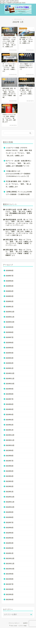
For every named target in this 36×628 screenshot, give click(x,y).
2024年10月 (10, 383)
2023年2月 (10, 486)
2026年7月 (10, 276)
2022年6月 (10, 527)
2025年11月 (10, 317)
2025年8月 (10, 332)
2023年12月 (10, 435)
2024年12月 (10, 373)
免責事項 (25, 623)
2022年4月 (10, 538)
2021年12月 (10, 558)
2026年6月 (10, 281)
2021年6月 (10, 589)
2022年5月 (10, 533)
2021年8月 (10, 579)
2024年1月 (10, 430)
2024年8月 (10, 394)
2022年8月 (10, 517)
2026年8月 (10, 270)
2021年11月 (10, 563)
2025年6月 (10, 342)
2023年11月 (10, 440)
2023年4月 (10, 476)
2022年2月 (10, 548)
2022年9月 (10, 512)
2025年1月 (10, 368)
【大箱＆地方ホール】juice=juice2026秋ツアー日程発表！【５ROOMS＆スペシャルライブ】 (18, 173)
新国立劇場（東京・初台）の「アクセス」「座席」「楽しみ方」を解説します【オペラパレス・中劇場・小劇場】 (19, 241)
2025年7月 (10, 337)
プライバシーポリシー (14, 623)
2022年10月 (10, 507)
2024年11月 (10, 378)
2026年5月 (10, 286)
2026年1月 (10, 306)
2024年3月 (10, 420)
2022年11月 (10, 502)
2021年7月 (10, 584)
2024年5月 (10, 409)
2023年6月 (10, 466)
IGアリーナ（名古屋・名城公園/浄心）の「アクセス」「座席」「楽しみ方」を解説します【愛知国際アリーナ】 (19, 163)
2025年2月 (10, 363)
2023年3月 (10, 481)
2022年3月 (10, 543)
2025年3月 (10, 358)
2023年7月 (10, 461)
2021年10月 (10, 569)
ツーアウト (16, 225)
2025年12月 (10, 312)
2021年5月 (10, 594)
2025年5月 (10, 347)
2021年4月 (10, 599)
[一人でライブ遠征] (18, 11)
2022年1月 (10, 553)
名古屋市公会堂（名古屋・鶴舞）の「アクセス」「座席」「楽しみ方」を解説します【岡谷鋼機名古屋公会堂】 (19, 211)
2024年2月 (10, 425)
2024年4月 (10, 414)
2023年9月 (10, 450)
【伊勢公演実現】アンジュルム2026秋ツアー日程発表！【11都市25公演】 (19, 193)
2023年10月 (10, 445)
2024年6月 (10, 404)
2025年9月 (10, 327)
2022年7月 (10, 522)
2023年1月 (10, 491)
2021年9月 (10, 574)
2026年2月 (10, 301)
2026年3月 (10, 296)
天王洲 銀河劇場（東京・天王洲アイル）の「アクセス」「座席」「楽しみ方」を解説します (18, 184)
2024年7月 (10, 399)
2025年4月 (10, 353)
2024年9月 (10, 389)
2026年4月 (10, 291)
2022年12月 (10, 497)
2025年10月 (10, 322)
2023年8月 (10, 455)
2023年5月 (10, 471)
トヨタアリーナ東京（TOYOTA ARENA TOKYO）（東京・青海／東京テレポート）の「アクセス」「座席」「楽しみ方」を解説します (19, 151)
